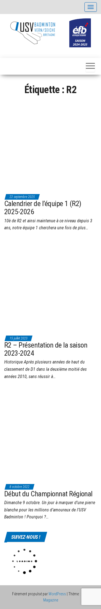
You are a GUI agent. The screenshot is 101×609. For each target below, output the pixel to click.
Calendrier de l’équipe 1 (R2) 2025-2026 (42, 207)
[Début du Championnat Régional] (50, 434)
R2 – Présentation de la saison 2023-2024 (45, 349)
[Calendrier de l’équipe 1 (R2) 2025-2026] (50, 144)
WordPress (57, 594)
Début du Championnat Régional (48, 494)
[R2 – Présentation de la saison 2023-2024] (50, 285)
